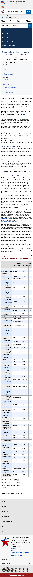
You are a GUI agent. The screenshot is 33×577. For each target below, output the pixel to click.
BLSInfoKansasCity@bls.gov (8, 74)
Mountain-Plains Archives (8, 41)
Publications (5, 517)
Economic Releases (7, 522)
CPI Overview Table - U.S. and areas (9, 84)
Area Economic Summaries (8, 92)
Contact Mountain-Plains (17, 555)
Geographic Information (20, 16)
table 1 (24, 114)
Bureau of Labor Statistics (7, 16)
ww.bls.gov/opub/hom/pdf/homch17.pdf (9, 221)
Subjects (4, 506)
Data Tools (5, 511)
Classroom (5, 527)
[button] (29, 560)
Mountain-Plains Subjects (8, 37)
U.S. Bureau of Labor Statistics (13, 11)
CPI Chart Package (6, 89)
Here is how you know (10, 4)
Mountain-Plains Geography (9, 34)
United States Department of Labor (11, 7)
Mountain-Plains (5, 17)
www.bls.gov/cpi (4, 218)
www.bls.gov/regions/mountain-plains (20, 552)
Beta (3, 532)
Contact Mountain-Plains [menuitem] (8, 45)
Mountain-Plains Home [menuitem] (8, 30)
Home (3, 501)
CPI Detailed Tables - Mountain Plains (10, 87)
